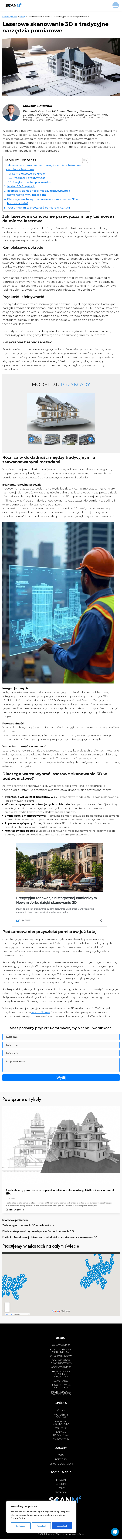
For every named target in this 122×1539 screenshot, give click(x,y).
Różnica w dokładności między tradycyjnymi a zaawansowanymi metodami (38, 193)
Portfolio (61, 1459)
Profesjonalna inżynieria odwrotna (61, 1374)
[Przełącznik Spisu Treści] (83, 160)
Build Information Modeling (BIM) (61, 1350)
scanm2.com (40, 1012)
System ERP (61, 1428)
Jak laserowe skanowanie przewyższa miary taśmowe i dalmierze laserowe (44, 167)
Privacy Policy (18, 1518)
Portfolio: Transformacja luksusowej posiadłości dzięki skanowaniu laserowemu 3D (49, 1237)
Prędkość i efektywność (29, 177)
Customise (20, 1525)
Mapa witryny (61, 1439)
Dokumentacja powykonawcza (61, 1361)
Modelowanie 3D (61, 1367)
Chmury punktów (61, 1356)
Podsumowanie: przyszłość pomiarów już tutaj (39, 207)
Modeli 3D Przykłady (21, 186)
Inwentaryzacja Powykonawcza (61, 1393)
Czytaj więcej (14, 1209)
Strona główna (9, 16)
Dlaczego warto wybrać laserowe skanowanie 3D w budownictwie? (42, 201)
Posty (22, 16)
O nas (61, 1410)
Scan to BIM (61, 1381)
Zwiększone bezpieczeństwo (32, 182)
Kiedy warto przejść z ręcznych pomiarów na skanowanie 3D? (38, 1231)
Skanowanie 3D (61, 1345)
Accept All (62, 1525)
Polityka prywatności (61, 1433)
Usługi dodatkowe (61, 1463)
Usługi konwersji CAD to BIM (61, 1386)
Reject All (41, 1525)
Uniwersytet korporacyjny (61, 1422)
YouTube (61, 1484)
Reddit (61, 1488)
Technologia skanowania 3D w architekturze (28, 1225)
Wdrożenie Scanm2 (61, 1416)
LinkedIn (61, 1480)
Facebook (61, 1492)
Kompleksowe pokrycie (28, 173)
